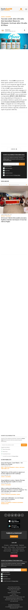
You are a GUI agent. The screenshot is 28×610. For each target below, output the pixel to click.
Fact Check (14, 594)
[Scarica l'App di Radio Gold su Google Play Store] (14, 526)
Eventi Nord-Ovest (8, 173)
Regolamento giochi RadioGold (14, 592)
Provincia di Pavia (4, 503)
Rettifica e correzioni (14, 595)
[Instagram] (15, 515)
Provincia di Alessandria (10, 494)
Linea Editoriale (14, 591)
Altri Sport (3, 216)
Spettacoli (21, 467)
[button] (26, 184)
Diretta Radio (15, 551)
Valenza (18, 494)
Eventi (2, 467)
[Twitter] (9, 515)
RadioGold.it (17, 604)
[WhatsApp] (22, 515)
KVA (17, 608)
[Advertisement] (14, 64)
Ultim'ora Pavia (7, 549)
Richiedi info (14, 536)
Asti (8, 468)
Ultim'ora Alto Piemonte (18, 549)
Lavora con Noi (14, 553)
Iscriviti (22, 164)
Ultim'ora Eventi (7, 551)
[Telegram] (19, 515)
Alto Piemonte (8, 502)
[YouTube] (12, 515)
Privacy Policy (17, 175)
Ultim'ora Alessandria (21, 547)
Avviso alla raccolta (14, 601)
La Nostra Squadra (14, 545)
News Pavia (7, 170)
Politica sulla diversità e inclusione (14, 588)
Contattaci (14, 555)
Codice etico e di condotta (14, 590)
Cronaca (3, 16)
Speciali (17, 467)
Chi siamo (6, 545)
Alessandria (8, 16)
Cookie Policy (17, 587)
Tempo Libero (4, 468)
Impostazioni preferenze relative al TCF (14, 598)
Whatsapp (4, 547)
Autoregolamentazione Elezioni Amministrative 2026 (14, 597)
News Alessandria (8, 168)
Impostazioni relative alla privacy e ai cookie (14, 599)
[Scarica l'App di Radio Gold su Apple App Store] (14, 521)
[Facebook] (5, 515)
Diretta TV (22, 551)
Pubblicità (21, 545)
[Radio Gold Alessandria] (6, 9)
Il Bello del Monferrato (9, 467)
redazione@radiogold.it (18, 607)
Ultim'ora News (11, 547)
